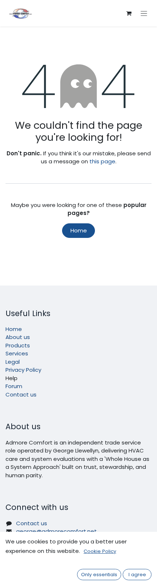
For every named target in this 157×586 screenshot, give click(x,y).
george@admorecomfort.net (56, 531)
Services (16, 353)
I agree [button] (137, 574)
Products (17, 345)
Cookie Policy (100, 551)
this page (102, 161)
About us (17, 337)
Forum (13, 386)
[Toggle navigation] (144, 13)
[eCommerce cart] (129, 13)
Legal (12, 362)
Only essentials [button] (99, 574)
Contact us (21, 394)
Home (78, 230)
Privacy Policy (23, 370)
